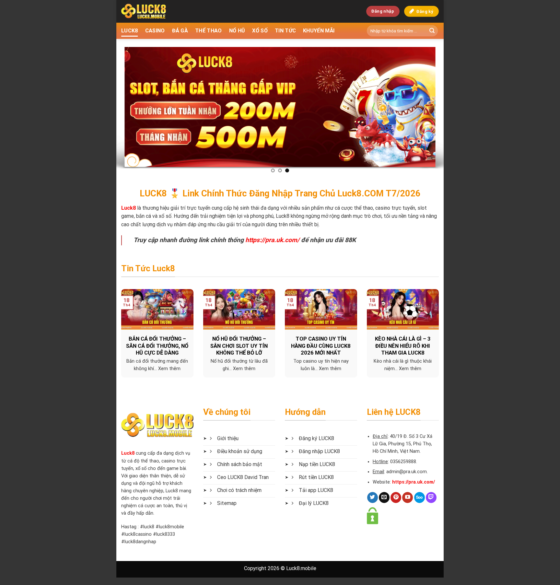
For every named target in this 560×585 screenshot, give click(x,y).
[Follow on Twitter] (372, 497)
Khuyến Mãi (318, 31)
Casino (155, 31)
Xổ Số (260, 31)
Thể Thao (208, 31)
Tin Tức (285, 31)
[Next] (429, 109)
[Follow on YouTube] (407, 497)
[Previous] (131, 109)
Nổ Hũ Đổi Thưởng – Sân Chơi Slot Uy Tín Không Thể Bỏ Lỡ (239, 346)
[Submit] (432, 30)
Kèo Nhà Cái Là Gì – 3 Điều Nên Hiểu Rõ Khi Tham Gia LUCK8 (403, 346)
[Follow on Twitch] (431, 497)
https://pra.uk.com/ (272, 240)
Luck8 (127, 453)
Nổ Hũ (237, 31)
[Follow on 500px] (419, 497)
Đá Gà (180, 31)
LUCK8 (129, 31)
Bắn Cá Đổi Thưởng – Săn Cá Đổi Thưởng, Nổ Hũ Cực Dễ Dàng (157, 346)
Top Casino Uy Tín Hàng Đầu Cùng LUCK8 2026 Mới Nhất (321, 346)
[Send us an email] (384, 497)
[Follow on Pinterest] (396, 497)
